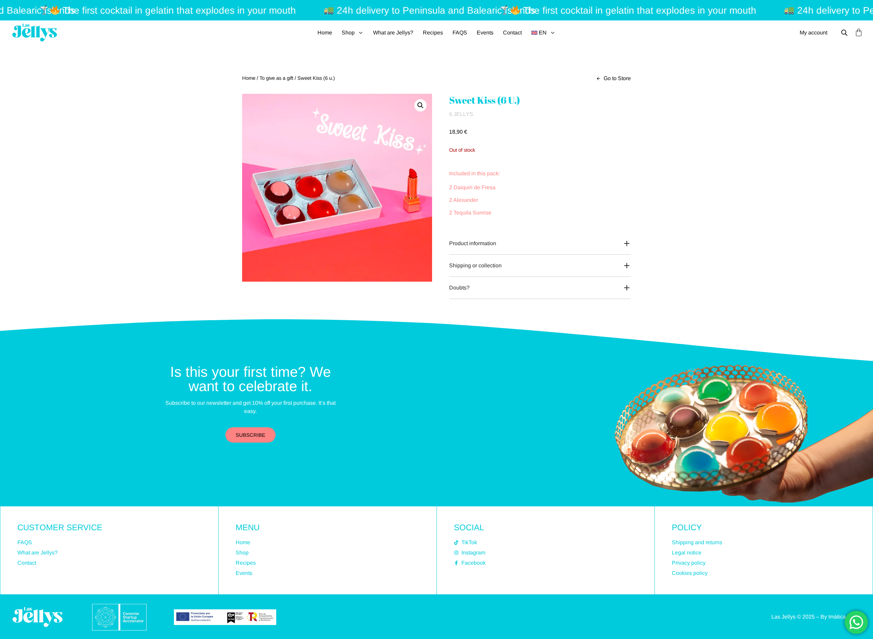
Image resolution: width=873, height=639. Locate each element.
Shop (348, 32)
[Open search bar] (844, 33)
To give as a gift (276, 78)
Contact (512, 32)
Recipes (433, 32)
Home (324, 32)
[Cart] (859, 32)
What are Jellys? (393, 32)
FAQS (460, 32)
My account (813, 32)
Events (485, 32)
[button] (420, 105)
